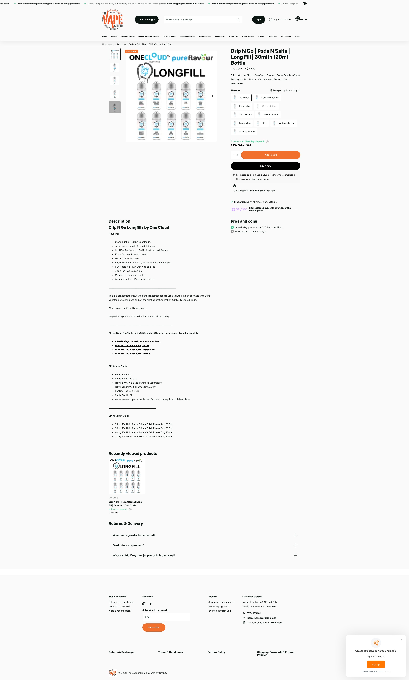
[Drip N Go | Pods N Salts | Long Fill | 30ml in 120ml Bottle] (127, 476)
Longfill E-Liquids (128, 36)
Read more (237, 83)
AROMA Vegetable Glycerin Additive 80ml (137, 341)
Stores (297, 36)
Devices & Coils (205, 36)
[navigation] (115, 54)
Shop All (114, 36)
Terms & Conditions (170, 652)
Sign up (256, 179)
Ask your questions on (264, 622)
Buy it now (265, 165)
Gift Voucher (286, 36)
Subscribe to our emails (155, 610)
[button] (238, 152)
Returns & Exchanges (122, 652)
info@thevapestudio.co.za (261, 617)
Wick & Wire (233, 36)
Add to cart (271, 154)
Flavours (265, 90)
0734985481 (254, 613)
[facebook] (151, 604)
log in (266, 179)
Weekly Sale (272, 36)
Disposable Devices (187, 36)
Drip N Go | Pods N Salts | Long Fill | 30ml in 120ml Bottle (125, 504)
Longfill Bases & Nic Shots (148, 36)
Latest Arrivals (248, 36)
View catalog (146, 19)
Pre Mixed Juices (169, 36)
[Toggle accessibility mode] (305, 4)
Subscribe (154, 627)
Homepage (107, 44)
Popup (267, 141)
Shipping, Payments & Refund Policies (275, 653)
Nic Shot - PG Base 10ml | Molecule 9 (135, 349)
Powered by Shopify (156, 673)
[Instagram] (143, 603)
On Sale (261, 36)
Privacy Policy (217, 652)
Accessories (220, 36)
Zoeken (238, 20)
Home (104, 36)
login (259, 19)
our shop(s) (294, 90)
